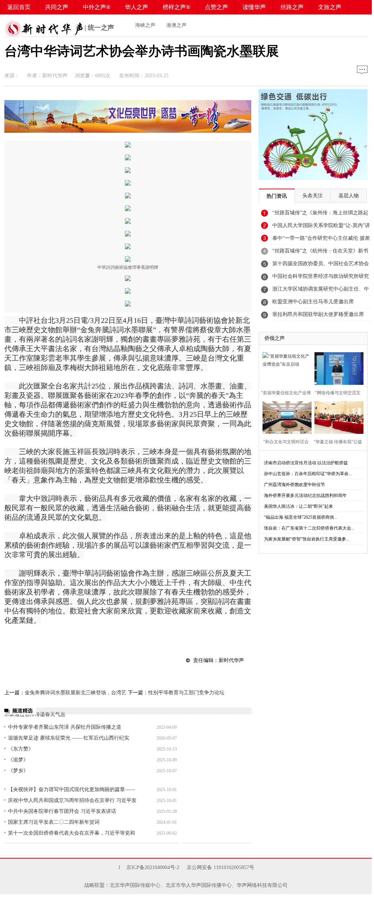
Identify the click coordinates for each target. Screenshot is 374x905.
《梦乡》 (18, 770)
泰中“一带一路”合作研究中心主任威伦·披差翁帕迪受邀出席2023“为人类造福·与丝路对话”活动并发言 (321, 240)
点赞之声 (216, 7)
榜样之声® (176, 7)
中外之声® (96, 7)
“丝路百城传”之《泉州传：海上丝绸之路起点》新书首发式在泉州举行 (320, 214)
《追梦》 (18, 759)
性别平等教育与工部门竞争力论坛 (186, 692)
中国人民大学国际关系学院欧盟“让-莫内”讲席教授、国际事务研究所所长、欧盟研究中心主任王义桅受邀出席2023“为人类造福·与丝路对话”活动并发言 (321, 227)
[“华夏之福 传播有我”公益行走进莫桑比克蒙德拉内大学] (337, 416)
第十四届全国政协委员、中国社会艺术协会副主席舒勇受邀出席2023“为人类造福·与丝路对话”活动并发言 (320, 265)
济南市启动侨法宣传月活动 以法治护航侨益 (306, 462)
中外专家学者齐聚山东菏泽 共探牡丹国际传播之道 (64, 727)
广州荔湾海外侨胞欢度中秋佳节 (294, 484)
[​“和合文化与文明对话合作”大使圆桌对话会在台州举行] (285, 416)
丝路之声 (292, 7)
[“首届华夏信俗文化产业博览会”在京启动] (285, 367)
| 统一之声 (98, 27)
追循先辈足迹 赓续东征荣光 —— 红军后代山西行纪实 (68, 738)
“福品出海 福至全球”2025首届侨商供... (300, 517)
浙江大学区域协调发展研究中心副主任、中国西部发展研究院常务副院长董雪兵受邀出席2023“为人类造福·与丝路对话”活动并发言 (321, 291)
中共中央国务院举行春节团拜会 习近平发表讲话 (62, 811)
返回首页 (19, 7)
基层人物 (348, 195)
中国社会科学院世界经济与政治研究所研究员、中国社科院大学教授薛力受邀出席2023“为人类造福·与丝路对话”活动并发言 (320, 278)
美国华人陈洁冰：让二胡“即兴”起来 (298, 506)
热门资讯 (277, 196)
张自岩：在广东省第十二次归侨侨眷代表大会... (309, 528)
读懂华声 (254, 7)
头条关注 (312, 195)
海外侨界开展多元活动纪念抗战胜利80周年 (305, 495)
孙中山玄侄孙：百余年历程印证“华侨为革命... (308, 473)
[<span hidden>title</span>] (127, 131)
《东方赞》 (20, 749)
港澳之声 (176, 25)
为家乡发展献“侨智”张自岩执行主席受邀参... (306, 539)
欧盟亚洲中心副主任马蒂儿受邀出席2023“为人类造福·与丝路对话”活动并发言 (318, 303)
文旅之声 (329, 7)
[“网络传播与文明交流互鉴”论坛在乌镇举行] (337, 367)
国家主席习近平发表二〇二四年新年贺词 (53, 822)
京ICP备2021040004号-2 (152, 867)
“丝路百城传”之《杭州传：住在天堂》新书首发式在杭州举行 (320, 253)
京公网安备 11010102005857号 (220, 867)
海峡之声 (145, 25)
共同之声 (56, 7)
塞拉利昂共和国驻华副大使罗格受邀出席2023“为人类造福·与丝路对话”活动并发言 (318, 316)
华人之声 (136, 7)
